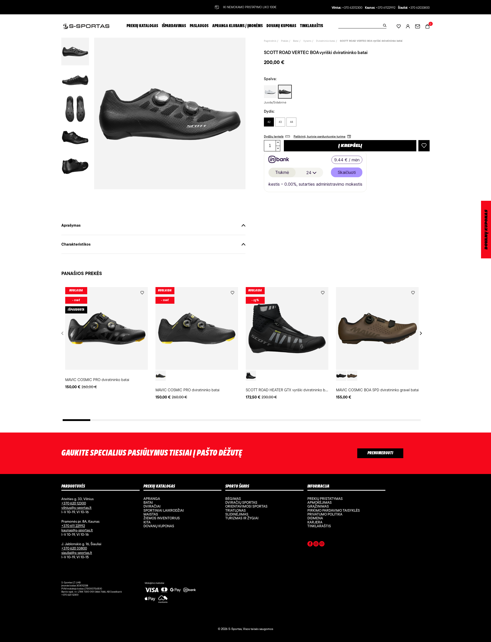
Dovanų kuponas (158, 526)
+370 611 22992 (73, 525)
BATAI (148, 502)
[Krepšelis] (427, 25)
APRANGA (151, 498)
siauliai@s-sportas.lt (76, 552)
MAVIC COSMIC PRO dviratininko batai (97, 379)
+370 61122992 (385, 7)
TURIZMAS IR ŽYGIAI (242, 518)
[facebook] (310, 544)
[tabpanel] (106, 338)
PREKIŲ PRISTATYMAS (325, 498)
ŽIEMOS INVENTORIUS (161, 518)
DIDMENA (315, 518)
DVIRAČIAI (152, 506)
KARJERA (314, 522)
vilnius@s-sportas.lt (76, 507)
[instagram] (316, 544)
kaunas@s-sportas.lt (77, 530)
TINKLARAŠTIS (319, 526)
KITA (147, 522)
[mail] (322, 544)
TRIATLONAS (235, 510)
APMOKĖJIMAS (319, 502)
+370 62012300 (352, 7)
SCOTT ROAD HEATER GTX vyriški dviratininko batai (288, 389)
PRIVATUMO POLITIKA (324, 514)
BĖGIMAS (233, 498)
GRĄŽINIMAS (318, 506)
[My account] (408, 26)
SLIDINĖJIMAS (236, 514)
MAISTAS (150, 514)
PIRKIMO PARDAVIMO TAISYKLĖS (333, 510)
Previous (63, 333)
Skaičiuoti (347, 172)
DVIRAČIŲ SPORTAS (241, 502)
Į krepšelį (350, 146)
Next (420, 333)
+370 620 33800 (74, 548)
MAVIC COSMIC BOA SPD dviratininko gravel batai (377, 389)
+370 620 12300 (73, 503)
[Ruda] (352, 376)
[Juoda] (160, 376)
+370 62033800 (419, 7)
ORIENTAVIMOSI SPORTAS (246, 506)
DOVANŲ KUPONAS (486, 229)
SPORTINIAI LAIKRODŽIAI (163, 510)
